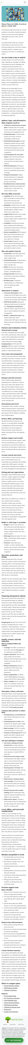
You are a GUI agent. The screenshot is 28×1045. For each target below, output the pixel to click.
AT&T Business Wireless (11, 1005)
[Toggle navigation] (25, 2)
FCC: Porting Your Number (12, 998)
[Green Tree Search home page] (14, 1019)
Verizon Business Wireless (11, 1003)
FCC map (19, 650)
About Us (5, 1024)
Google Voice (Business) (11, 1012)
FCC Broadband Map (10, 996)
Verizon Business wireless (11, 986)
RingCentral (10, 306)
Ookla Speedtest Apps (10, 1000)
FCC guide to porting (16, 707)
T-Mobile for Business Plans (12, 1007)
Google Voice (18, 306)
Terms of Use (21, 1024)
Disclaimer (4, 1028)
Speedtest (4, 346)
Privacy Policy (13, 1024)
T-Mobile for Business (10, 990)
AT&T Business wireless (11, 988)
